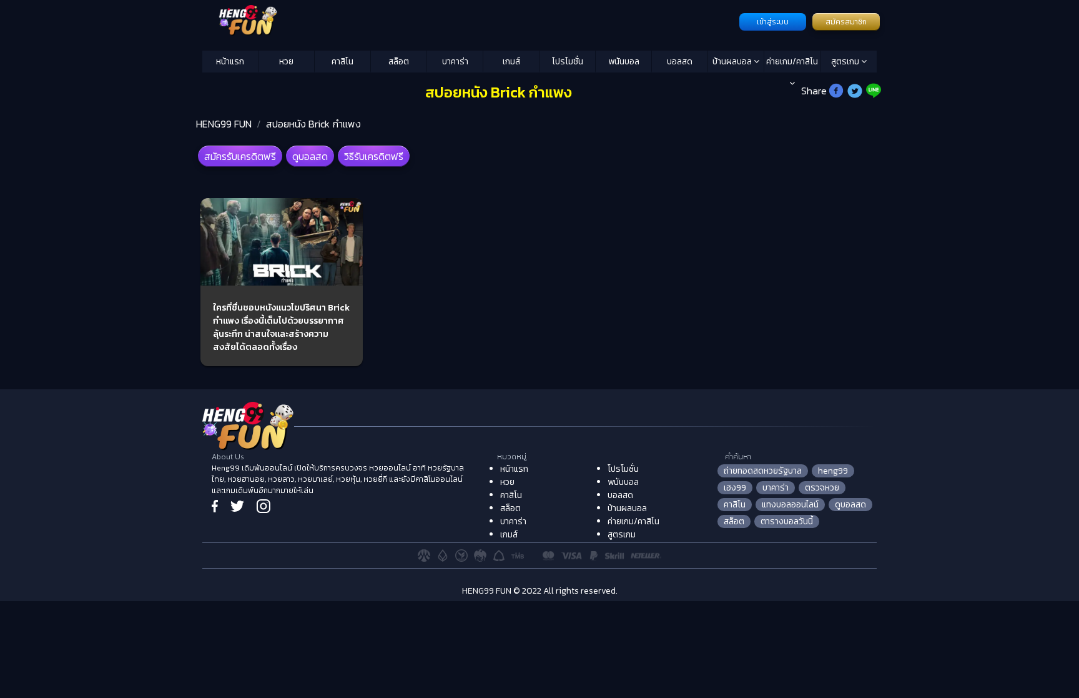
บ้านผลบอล (733, 61)
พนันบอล (623, 61)
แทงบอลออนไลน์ (790, 504)
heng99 (833, 470)
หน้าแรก (230, 61)
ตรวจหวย (822, 487)
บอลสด (679, 61)
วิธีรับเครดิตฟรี (373, 156)
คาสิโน (342, 61)
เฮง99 (735, 487)
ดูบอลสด (310, 156)
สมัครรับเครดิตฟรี (240, 156)
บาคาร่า (455, 61)
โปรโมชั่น (567, 61)
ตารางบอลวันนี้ (787, 521)
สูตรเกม (846, 61)
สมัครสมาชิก (846, 21)
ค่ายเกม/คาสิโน (792, 61)
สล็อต (398, 61)
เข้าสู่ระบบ (773, 21)
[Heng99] (469, 20)
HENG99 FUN (224, 123)
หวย (286, 61)
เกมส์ (511, 61)
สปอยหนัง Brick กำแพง (313, 123)
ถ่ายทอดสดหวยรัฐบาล (763, 470)
